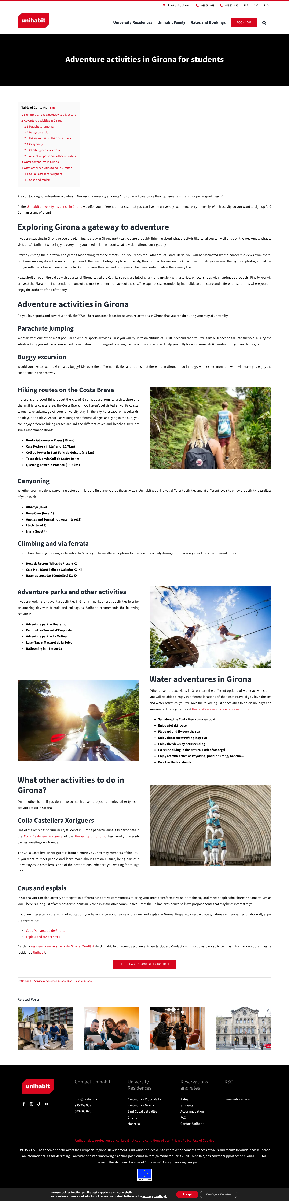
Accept (187, 1194)
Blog (69, 981)
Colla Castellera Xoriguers (43, 836)
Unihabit (26, 981)
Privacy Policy (182, 1140)
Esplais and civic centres (43, 936)
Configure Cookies (218, 1194)
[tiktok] (39, 1104)
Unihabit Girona (83, 981)
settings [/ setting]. (155, 1196)
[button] (264, 22)
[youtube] (46, 1104)
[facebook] (23, 1104)
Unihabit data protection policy (97, 1140)
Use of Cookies (203, 1140)
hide (52, 108)
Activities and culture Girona (50, 981)
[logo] (38, 1080)
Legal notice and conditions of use (145, 1140)
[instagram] (31, 1104)
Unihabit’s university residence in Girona (220, 709)
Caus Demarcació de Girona (45, 930)
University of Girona (90, 836)
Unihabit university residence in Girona (54, 206)
